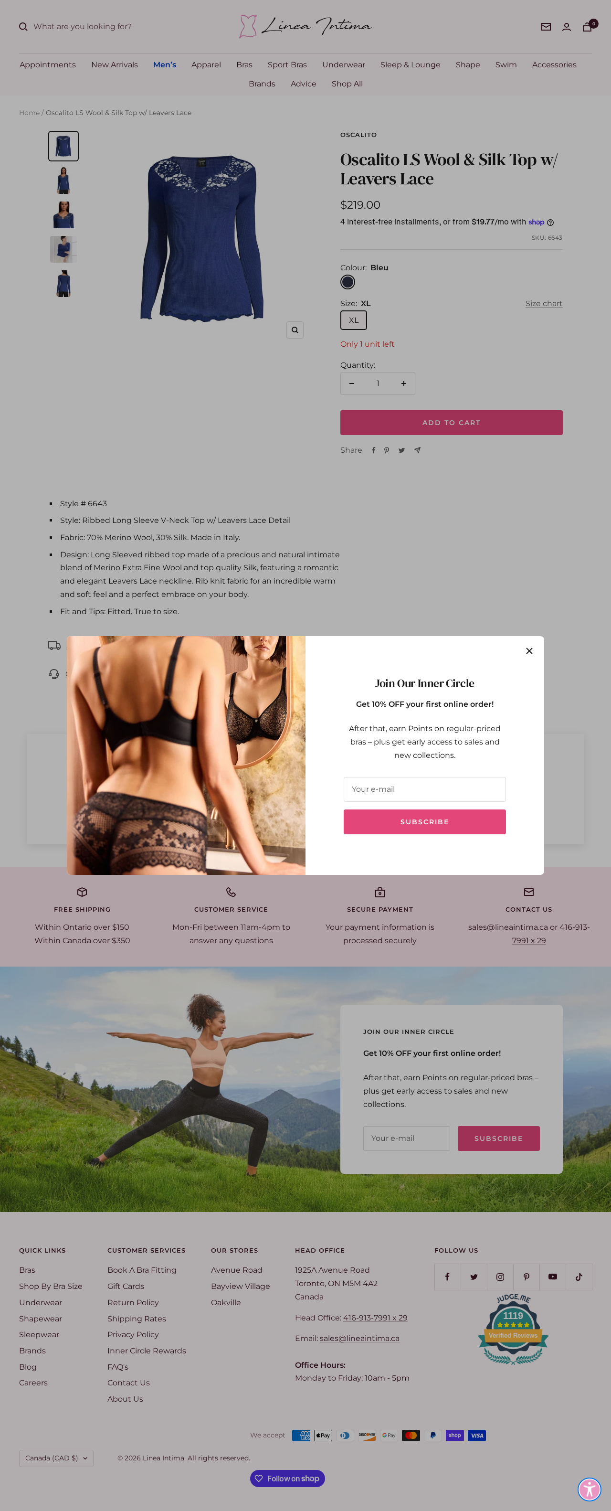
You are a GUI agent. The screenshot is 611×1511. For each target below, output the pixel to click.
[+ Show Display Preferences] (589, 1489)
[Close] (529, 651)
